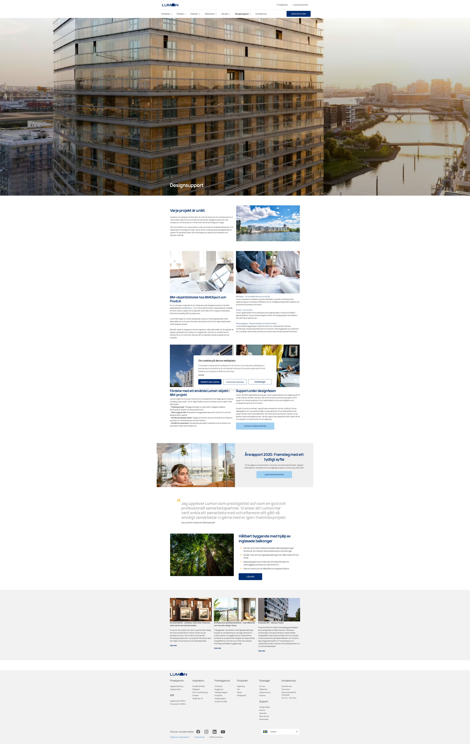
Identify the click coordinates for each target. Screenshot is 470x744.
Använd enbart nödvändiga (235, 382)
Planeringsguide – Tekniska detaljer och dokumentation (256, 323)
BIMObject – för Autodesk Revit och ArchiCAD (253, 296)
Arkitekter (219, 686)
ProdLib (199, 308)
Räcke (239, 692)
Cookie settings (199, 737)
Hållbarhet (263, 689)
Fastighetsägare (221, 692)
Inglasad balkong (176, 686)
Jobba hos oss (264, 692)
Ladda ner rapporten (274, 474)
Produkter (218, 695)
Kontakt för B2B (221, 701)
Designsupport (220, 698)
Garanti (262, 710)
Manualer (263, 713)
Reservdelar (264, 719)
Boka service (264, 716)
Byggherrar (219, 689)
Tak (238, 689)
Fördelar (195, 695)
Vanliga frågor (264, 707)
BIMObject (188, 308)
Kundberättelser (198, 686)
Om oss (262, 686)
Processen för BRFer (178, 704)
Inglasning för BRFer (178, 701)
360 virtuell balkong (200, 692)
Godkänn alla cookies (210, 381)
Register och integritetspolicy (179, 737)
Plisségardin (241, 695)
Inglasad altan (175, 689)
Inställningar (260, 381)
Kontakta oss (298, 13)
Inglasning (241, 686)
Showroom (286, 689)
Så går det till (197, 698)
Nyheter (262, 695)
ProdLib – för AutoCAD (244, 310)
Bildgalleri (196, 689)
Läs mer (201, 375)
